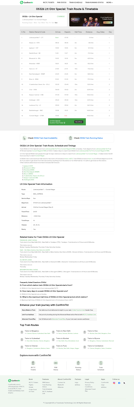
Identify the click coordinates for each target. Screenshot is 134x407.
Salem (48, 348)
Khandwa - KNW (34, 63)
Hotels (31, 387)
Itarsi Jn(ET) (69, 158)
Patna (60, 333)
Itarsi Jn (91, 158)
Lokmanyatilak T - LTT (36, 37)
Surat (77, 341)
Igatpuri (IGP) (28, 166)
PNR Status (61, 2)
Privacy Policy (89, 382)
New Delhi (47, 333)
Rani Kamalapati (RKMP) (31, 172)
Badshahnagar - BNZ (36, 110)
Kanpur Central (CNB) (31, 177)
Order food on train (78, 310)
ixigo (76, 382)
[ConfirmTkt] (14, 380)
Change (61, 16)
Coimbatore (36, 348)
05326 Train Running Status (91, 138)
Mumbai (70, 333)
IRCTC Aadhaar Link (89, 314)
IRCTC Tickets (48, 2)
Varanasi (64, 333)
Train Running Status (94, 2)
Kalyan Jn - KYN (34, 43)
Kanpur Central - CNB (36, 95)
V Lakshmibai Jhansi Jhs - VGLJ (39, 84)
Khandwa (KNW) (29, 170)
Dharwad (111, 341)
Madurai (43, 348)
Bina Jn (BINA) (28, 174)
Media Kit (61, 385)
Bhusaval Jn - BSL (35, 58)
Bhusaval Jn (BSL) (29, 168)
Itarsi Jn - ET (33, 69)
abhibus (77, 385)
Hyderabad (40, 333)
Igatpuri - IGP (33, 48)
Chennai (29, 333)
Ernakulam (109, 348)
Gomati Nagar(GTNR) (68, 149)
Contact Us (61, 382)
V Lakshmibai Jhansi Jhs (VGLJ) (34, 176)
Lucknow (75, 333)
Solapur (72, 348)
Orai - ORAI (33, 89)
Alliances (60, 387)
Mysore (34, 333)
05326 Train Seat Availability (45, 138)
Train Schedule (75, 2)
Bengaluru (104, 333)
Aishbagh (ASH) (29, 179)
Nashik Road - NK (34, 53)
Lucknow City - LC (35, 105)
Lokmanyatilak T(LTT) (52, 149)
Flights (31, 385)
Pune (109, 333)
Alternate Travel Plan (58, 319)
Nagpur (77, 348)
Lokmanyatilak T (81, 154)
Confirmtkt (105, 382)
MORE (108, 2)
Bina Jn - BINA (33, 79)
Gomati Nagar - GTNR (36, 115)
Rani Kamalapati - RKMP (37, 74)
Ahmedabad (71, 341)
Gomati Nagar (93, 154)
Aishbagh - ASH (34, 100)
